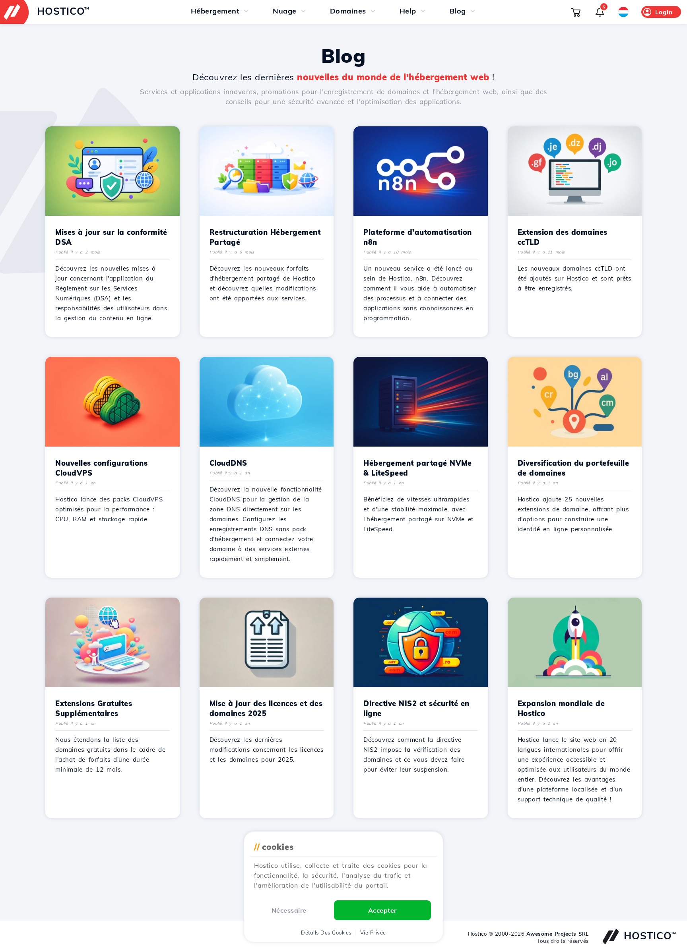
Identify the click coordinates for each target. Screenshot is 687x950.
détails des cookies (326, 932)
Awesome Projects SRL (557, 934)
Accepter (382, 910)
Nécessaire (289, 910)
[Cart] (576, 12)
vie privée (373, 932)
